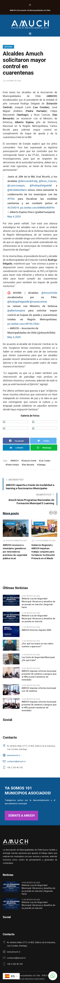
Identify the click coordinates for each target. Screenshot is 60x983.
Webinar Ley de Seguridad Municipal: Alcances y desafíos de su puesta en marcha (38, 635)
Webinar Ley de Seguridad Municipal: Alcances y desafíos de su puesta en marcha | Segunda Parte (38, 619)
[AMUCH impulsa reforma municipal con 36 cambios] (11, 706)
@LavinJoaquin (16, 185)
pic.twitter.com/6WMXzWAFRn (37, 208)
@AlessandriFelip (28, 181)
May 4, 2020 (14, 217)
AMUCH (15, 460)
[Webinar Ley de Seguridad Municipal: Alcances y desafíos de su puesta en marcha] (11, 633)
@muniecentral (38, 302)
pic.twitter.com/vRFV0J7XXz (23, 324)
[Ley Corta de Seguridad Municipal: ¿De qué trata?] (11, 675)
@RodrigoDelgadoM (41, 185)
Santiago (41, 464)
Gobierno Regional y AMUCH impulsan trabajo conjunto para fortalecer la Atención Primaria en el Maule (14, 551)
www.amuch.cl (13, 771)
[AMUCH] (30, 22)
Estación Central (29, 460)
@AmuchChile (49, 293)
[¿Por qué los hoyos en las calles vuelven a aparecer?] (11, 661)
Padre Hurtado (13, 464)
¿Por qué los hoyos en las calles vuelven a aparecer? (37, 662)
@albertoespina (16, 311)
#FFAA (11, 199)
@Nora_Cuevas (48, 181)
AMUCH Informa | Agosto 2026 (36, 646)
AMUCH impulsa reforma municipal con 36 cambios (39, 706)
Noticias (8, 47)
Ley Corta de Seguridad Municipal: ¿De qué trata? (38, 675)
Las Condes (45, 460)
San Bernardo (28, 464)
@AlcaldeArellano (17, 190)
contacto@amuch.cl (16, 778)
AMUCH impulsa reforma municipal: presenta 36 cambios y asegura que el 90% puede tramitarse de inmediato (39, 692)
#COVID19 (13, 208)
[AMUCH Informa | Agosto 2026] (11, 647)
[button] (52, 975)
